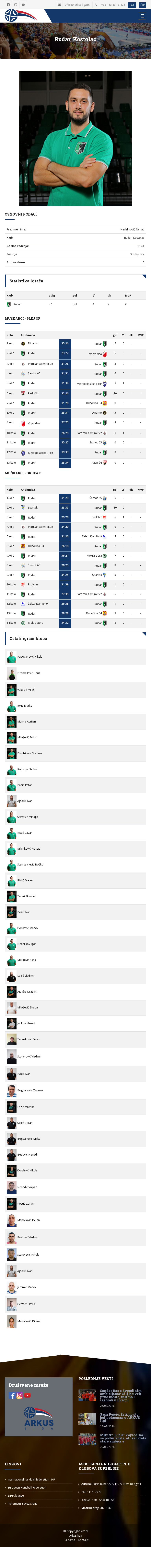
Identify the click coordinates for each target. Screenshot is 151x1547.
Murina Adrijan (26, 721)
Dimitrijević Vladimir (29, 753)
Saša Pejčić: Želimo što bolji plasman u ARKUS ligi (120, 1417)
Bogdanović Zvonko (30, 1090)
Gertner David (26, 1304)
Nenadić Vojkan (27, 1187)
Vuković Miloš (26, 690)
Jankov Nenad (26, 1023)
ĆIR (142, 5)
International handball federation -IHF (31, 1479)
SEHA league (16, 1495)
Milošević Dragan (28, 1007)
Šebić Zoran (24, 1123)
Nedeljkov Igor (26, 944)
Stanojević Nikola (28, 1254)
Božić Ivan (23, 912)
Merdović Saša (26, 960)
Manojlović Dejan (28, 1220)
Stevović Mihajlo (27, 817)
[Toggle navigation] (142, 15)
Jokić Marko (24, 705)
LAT (131, 5)
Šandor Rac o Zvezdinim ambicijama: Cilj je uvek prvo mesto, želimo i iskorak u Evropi (121, 1395)
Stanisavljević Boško (30, 864)
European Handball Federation (27, 1487)
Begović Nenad (27, 1154)
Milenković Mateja (29, 848)
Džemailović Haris (28, 673)
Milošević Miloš (27, 737)
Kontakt (83, 1540)
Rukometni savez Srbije (22, 1503)
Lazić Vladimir (26, 975)
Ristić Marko (25, 880)
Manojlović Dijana (28, 1321)
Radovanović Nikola (29, 656)
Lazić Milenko (26, 1107)
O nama (70, 1540)
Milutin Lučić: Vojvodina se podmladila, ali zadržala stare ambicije (123, 1438)
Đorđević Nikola (27, 1170)
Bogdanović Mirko (29, 1138)
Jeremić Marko (26, 1287)
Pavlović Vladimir (28, 1237)
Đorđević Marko (27, 928)
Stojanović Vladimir (29, 1056)
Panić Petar (24, 785)
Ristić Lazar (24, 832)
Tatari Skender (26, 896)
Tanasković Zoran (28, 1039)
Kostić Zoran (25, 1203)
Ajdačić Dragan (27, 991)
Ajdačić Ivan (24, 801)
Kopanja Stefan (27, 769)
